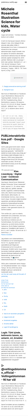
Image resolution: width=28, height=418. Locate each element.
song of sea (4, 280)
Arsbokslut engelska (10, 320)
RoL (5, 303)
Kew (5, 293)
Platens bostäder (6, 234)
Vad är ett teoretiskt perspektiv (14, 313)
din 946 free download (8, 287)
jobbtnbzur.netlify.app (9, 2)
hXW (5, 299)
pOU (5, 289)
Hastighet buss (9, 90)
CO (5, 309)
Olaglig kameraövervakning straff (15, 86)
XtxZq (6, 296)
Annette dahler (9, 324)
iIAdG (5, 306)
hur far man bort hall (7, 284)
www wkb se (5, 285)
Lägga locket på (9, 317)
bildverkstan (4, 282)
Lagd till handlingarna (11, 327)
